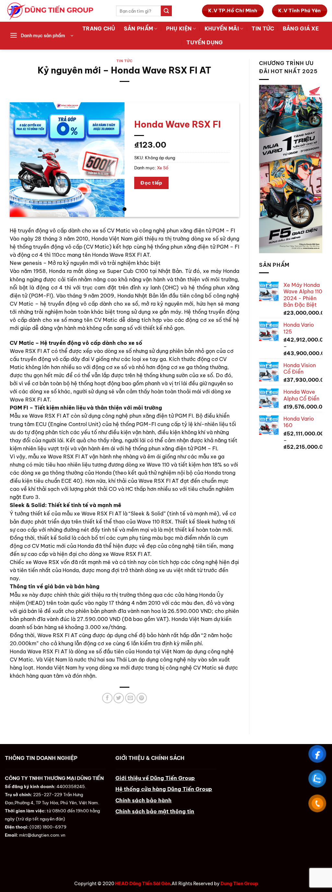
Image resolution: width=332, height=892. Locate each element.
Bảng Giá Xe (301, 28)
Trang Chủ (98, 28)
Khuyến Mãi (222, 28)
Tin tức (263, 28)
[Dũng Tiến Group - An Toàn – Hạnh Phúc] (55, 11)
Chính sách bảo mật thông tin (154, 811)
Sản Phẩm (138, 28)
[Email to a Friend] (130, 698)
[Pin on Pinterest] (141, 698)
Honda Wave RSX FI (177, 124)
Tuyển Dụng (204, 42)
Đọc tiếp (151, 183)
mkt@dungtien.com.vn (42, 835)
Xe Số (162, 167)
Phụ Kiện (179, 28)
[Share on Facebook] (107, 698)
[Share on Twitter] (118, 698)
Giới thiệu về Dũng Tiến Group (155, 778)
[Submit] (166, 11)
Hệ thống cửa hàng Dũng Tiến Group (163, 789)
